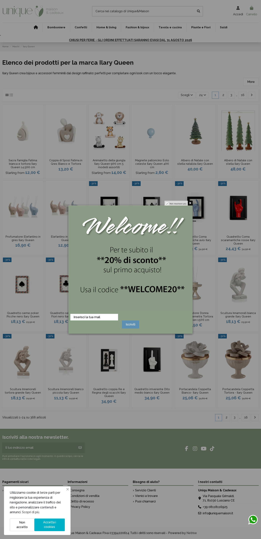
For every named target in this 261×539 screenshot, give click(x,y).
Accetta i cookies (49, 524)
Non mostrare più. (178, 204)
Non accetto (22, 525)
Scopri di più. (31, 512)
